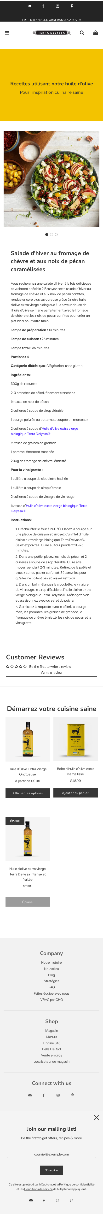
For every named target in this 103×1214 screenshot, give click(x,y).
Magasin (51, 1030)
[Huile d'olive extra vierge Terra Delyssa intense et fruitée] (28, 839)
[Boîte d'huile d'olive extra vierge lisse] (75, 739)
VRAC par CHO (51, 999)
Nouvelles (51, 969)
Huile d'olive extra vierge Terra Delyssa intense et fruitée (27, 874)
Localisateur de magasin (51, 1061)
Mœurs (51, 1037)
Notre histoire (51, 962)
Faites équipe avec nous (51, 993)
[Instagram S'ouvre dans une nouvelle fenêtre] (57, 6)
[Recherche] (82, 33)
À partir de (27, 781)
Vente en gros (51, 1055)
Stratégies (51, 981)
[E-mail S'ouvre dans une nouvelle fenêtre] (30, 6)
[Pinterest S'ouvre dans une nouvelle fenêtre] (72, 6)
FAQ (51, 987)
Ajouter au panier (75, 793)
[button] (46, 234)
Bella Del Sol (51, 1049)
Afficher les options (27, 793)
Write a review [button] (52, 672)
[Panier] (95, 33)
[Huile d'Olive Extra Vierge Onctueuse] (28, 739)
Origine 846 (51, 1043)
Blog (51, 975)
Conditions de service (38, 1189)
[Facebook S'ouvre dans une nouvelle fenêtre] (43, 6)
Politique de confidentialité (77, 1184)
